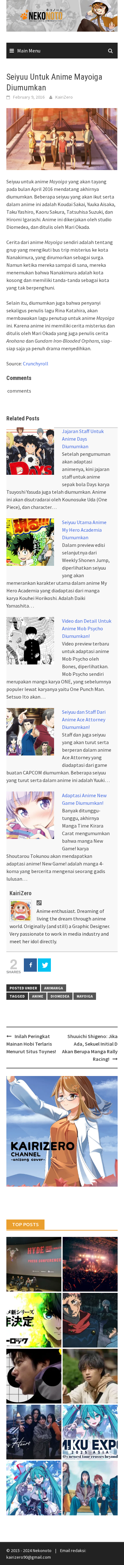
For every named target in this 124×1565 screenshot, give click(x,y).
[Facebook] (30, 965)
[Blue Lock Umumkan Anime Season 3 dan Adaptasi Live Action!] (33, 1320)
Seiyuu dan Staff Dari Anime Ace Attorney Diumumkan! (84, 719)
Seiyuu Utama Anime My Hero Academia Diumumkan (84, 530)
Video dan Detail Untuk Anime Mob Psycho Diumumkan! (86, 628)
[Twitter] (44, 965)
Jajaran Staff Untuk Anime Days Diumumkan (83, 438)
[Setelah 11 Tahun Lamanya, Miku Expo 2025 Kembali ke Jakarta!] (33, 1488)
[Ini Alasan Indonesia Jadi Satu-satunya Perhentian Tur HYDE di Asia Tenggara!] (33, 1264)
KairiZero (64, 97)
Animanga (53, 988)
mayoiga (85, 996)
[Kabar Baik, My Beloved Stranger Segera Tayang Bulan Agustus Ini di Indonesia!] (90, 1376)
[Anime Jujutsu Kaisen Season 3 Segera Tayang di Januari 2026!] (90, 1320)
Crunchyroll (35, 363)
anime (37, 996)
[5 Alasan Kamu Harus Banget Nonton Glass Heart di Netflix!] (33, 1432)
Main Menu (28, 50)
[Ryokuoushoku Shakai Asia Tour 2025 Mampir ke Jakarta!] (90, 1488)
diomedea (60, 996)
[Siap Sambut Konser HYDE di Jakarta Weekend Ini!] (90, 1264)
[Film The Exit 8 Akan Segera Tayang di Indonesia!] (33, 1376)
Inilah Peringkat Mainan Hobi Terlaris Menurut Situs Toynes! (31, 1044)
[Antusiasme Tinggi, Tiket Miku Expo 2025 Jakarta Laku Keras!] (90, 1432)
